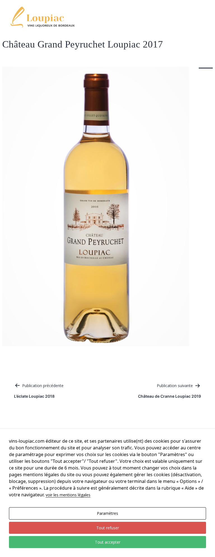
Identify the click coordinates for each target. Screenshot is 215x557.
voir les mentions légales (68, 494)
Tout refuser (107, 527)
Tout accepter (107, 542)
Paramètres (107, 513)
